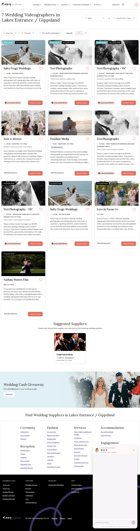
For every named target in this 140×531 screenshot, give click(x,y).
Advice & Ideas (76, 485)
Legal (70, 518)
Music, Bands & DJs (81, 441)
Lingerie (50, 460)
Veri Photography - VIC (111, 68)
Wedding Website (9, 499)
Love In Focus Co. (107, 209)
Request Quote (35, 103)
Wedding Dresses (53, 467)
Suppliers (29, 481)
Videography (79, 466)
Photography (79, 448)
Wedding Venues (26, 468)
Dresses (28, 488)
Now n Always (12, 139)
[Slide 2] (116, 61)
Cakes (22, 454)
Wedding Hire (25, 464)
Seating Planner (8, 492)
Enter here (9, 394)
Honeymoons (106, 435)
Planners (77, 452)
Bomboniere (25, 450)
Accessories (51, 432)
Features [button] (27, 33)
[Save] (41, 68)
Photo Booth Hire (80, 445)
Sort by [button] (50, 33)
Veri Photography (61, 68)
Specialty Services (80, 455)
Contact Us (75, 492)
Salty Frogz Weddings (17, 68)
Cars (27, 499)
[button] (37, 4)
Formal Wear (52, 449)
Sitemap (54, 518)
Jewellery (50, 456)
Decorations (25, 435)
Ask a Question (76, 488)
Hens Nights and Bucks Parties (82, 433)
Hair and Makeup (53, 453)
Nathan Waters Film (16, 279)
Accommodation (107, 432)
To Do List (6, 485)
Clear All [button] (69, 33)
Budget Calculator (9, 495)
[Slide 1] (21, 61)
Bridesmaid (51, 439)
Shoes (49, 463)
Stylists (76, 459)
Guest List (6, 488)
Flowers (23, 439)
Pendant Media (59, 139)
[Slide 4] (25, 61)
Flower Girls (51, 446)
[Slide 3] (117, 61)
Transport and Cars (81, 462)
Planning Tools (9, 481)
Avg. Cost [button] (9, 33)
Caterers (23, 457)
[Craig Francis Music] (70, 342)
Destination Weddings (56, 485)
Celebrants (24, 432)
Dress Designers (53, 442)
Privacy (62, 518)
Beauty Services (53, 435)
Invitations (78, 438)
